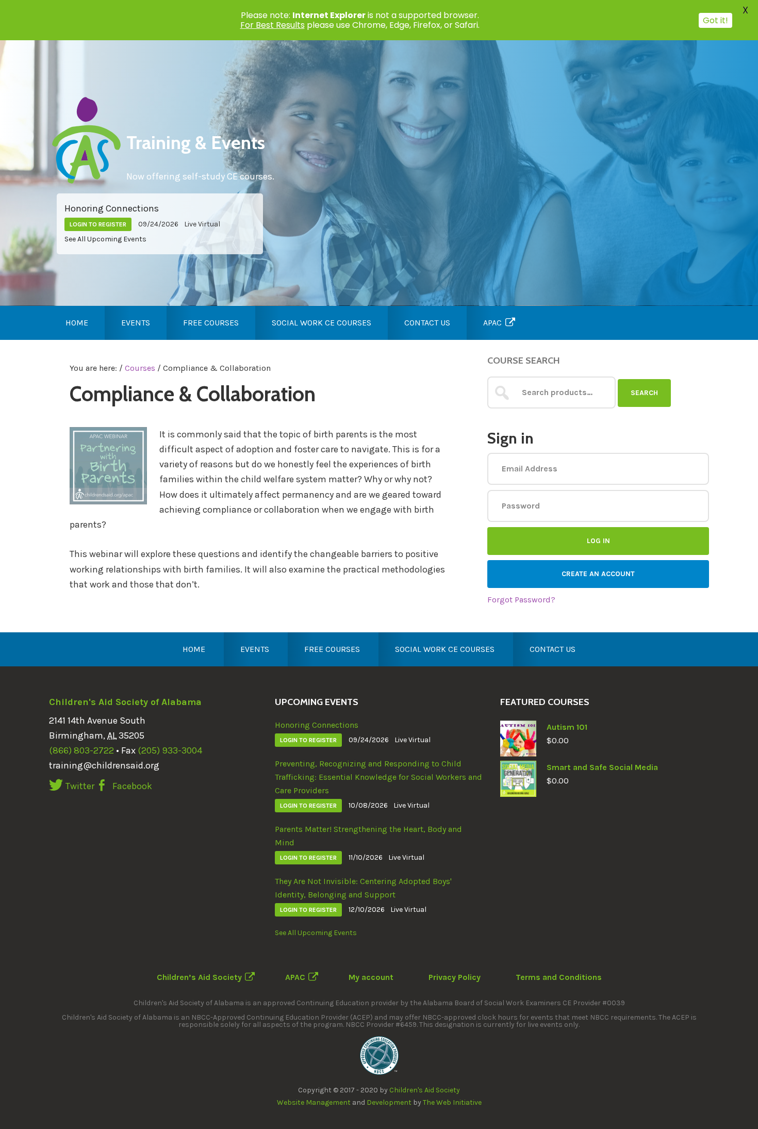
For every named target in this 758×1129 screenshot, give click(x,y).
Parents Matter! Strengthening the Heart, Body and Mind (368, 835)
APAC (295, 977)
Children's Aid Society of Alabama (125, 702)
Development (389, 1102)
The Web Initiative (452, 1102)
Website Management (314, 1102)
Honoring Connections (111, 208)
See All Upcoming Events (105, 239)
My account (371, 977)
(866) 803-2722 (81, 750)
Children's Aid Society (424, 1090)
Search (644, 392)
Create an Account (598, 573)
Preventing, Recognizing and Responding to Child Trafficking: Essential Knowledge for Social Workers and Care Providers (378, 777)
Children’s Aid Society (199, 977)
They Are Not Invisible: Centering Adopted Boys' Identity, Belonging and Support (363, 887)
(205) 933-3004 (170, 750)
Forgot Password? (521, 599)
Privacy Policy (455, 977)
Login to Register (98, 224)
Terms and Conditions (559, 977)
